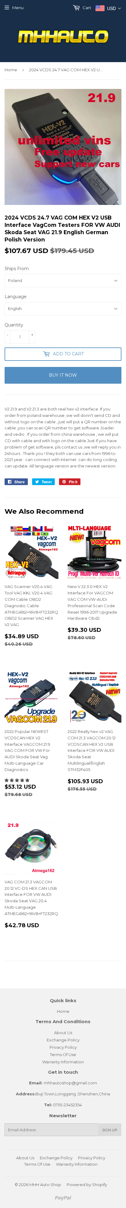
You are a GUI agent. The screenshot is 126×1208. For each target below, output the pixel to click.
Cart (86, 7)
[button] (17, 780)
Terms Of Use (63, 1054)
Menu (18, 7)
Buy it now (63, 375)
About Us (63, 1032)
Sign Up (109, 1130)
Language (16, 296)
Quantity (14, 325)
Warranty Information (63, 1061)
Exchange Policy (63, 1039)
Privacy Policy (63, 1047)
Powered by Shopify (87, 1184)
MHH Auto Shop (45, 1184)
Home (11, 69)
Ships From (17, 268)
